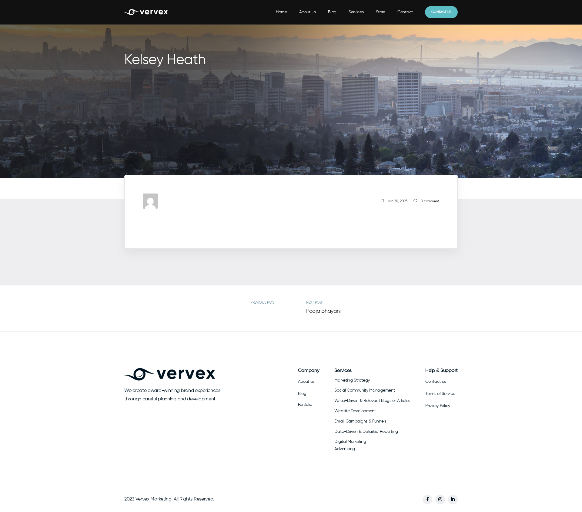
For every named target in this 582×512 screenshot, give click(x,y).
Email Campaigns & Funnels (360, 421)
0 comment (430, 201)
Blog (332, 12)
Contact (405, 12)
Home (281, 12)
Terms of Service (440, 394)
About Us (307, 12)
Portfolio (305, 405)
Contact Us (441, 12)
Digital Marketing (350, 442)
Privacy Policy (437, 406)
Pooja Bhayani (323, 311)
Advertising (344, 449)
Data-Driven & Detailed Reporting (366, 431)
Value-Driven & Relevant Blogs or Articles (372, 401)
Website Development (355, 411)
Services (356, 12)
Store (381, 12)
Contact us (435, 381)
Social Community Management (364, 390)
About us (306, 381)
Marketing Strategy (352, 380)
